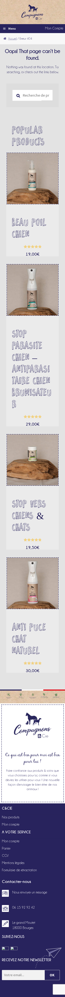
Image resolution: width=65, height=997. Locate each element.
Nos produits (10, 817)
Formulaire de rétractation (19, 870)
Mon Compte (54, 28)
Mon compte (10, 824)
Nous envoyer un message (29, 892)
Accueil (12, 38)
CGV (5, 855)
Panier (6, 848)
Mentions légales (13, 863)
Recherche (46, 95)
